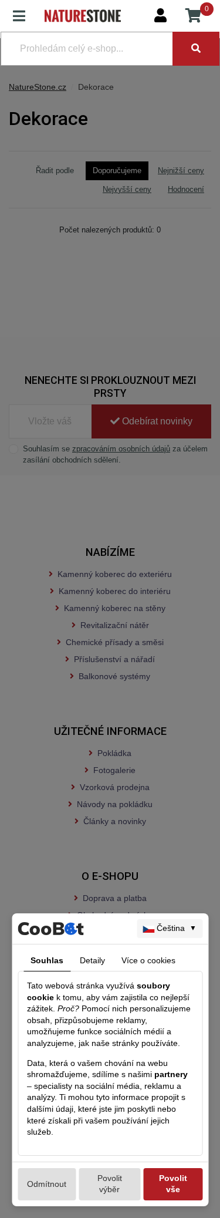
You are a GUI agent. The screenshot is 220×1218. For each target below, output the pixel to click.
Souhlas (47, 960)
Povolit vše (173, 1184)
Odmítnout (46, 1184)
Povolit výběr (109, 1184)
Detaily (92, 960)
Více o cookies (148, 960)
